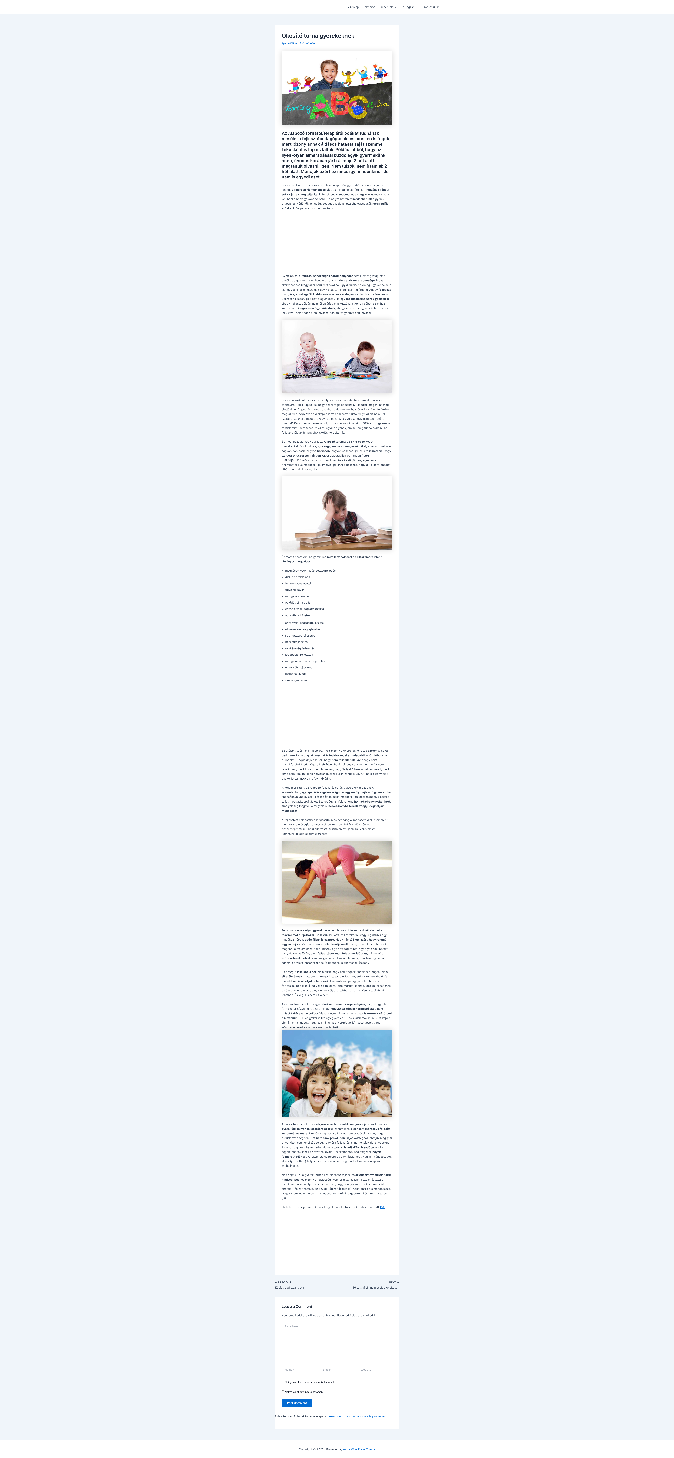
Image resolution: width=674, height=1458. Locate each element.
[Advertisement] (337, 239)
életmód (370, 7)
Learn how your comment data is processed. (357, 1416)
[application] (394, 7)
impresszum (432, 7)
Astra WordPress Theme (359, 1449)
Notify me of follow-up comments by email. (309, 1382)
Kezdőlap (353, 7)
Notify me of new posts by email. (304, 1391)
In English (408, 7)
